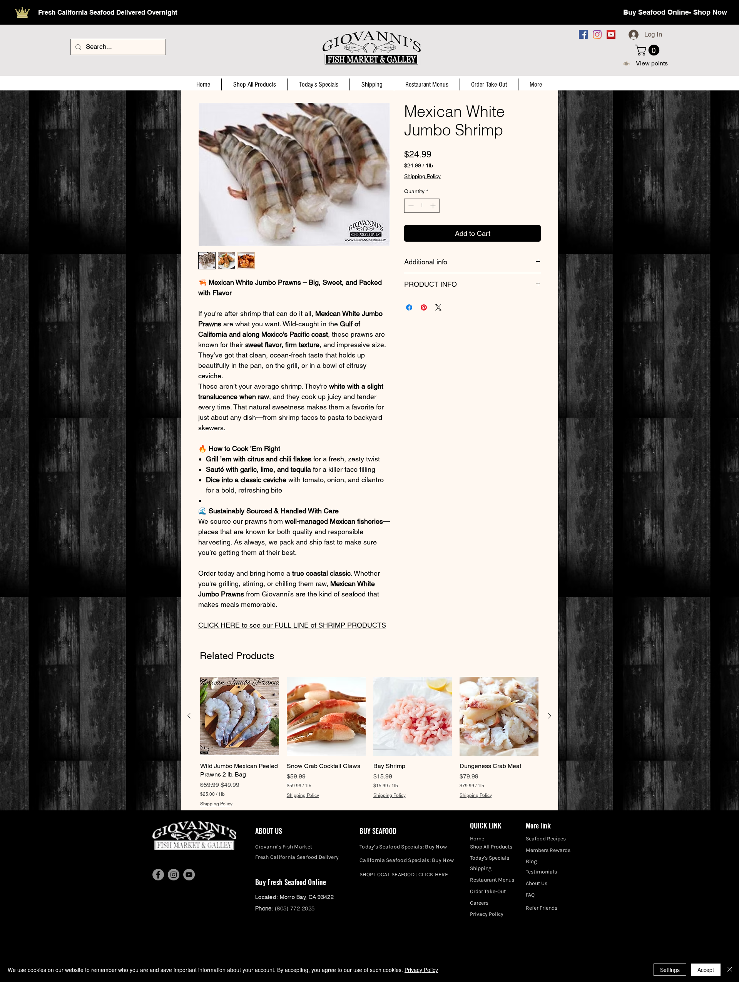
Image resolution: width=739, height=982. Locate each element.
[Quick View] (239, 716)
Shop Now (710, 12)
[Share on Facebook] (409, 307)
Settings (670, 970)
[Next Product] (549, 715)
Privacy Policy (421, 970)
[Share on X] (438, 307)
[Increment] (433, 205)
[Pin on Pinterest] (423, 307)
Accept (705, 970)
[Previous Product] (189, 715)
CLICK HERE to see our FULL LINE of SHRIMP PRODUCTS (292, 625)
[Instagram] (597, 34)
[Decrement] (410, 205)
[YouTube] (611, 34)
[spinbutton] (422, 205)
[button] (648, 50)
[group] (369, 742)
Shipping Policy (422, 176)
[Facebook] (583, 34)
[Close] (729, 970)
